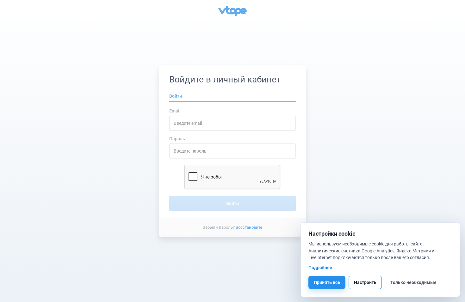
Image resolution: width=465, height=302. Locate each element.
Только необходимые (413, 282)
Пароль (177, 138)
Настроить (365, 282)
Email (175, 110)
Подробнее (320, 267)
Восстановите (249, 227)
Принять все (327, 282)
